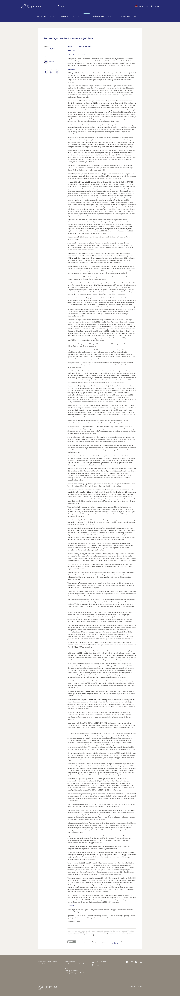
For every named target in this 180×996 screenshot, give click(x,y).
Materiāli (112, 16)
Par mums (41, 16)
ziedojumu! (115, 942)
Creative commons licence (84, 941)
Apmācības (125, 16)
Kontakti (138, 16)
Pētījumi (76, 16)
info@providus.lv (100, 965)
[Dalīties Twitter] (51, 72)
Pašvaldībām (99, 16)
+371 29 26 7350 (100, 962)
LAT (139, 6)
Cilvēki (53, 16)
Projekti (64, 16)
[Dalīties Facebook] (46, 72)
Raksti (87, 16)
